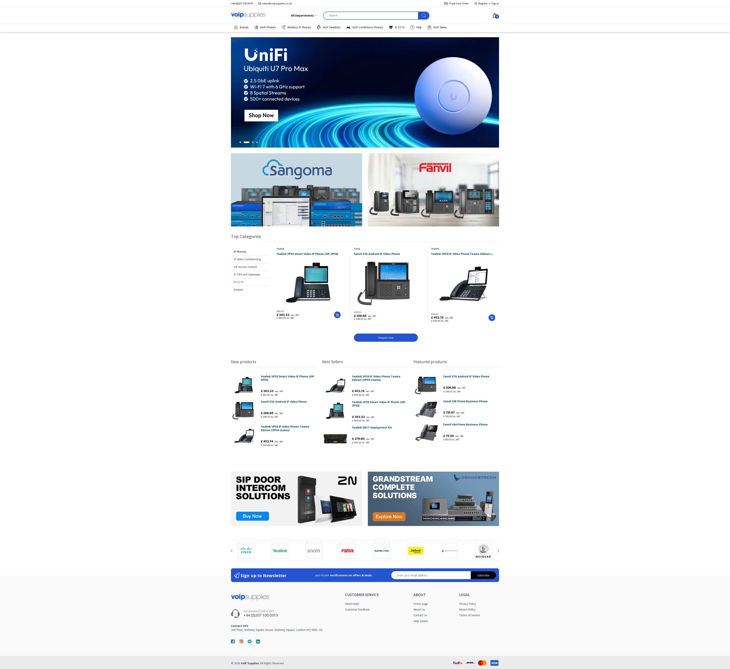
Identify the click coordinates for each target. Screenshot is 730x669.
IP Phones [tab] (240, 251)
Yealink (280, 248)
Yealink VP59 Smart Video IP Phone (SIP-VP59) (307, 254)
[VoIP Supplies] (248, 14)
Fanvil (357, 248)
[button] (240, 142)
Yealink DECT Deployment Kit (372, 427)
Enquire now (386, 337)
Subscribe (483, 575)
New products (243, 361)
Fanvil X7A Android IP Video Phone (377, 254)
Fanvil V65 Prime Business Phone (465, 401)
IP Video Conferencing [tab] (247, 259)
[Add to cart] (337, 315)
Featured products (430, 361)
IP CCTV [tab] (239, 282)
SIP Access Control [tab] (245, 267)
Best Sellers (332, 361)
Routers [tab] (238, 289)
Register (483, 3)
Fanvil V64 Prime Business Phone (465, 424)
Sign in (495, 3)
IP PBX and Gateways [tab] (247, 274)
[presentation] (231, 551)
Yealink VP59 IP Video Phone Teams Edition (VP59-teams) (463, 254)
